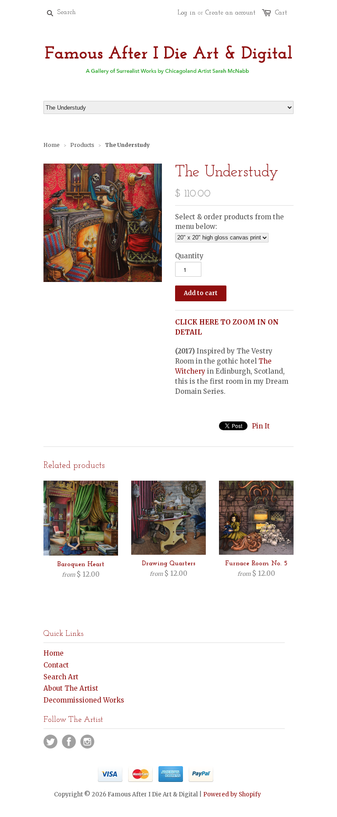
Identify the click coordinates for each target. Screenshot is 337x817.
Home (53, 653)
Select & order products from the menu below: (229, 222)
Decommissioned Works (83, 700)
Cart (281, 13)
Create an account (230, 13)
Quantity (189, 256)
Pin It (261, 426)
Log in (187, 13)
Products (82, 145)
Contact (56, 665)
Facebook (69, 742)
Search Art (61, 677)
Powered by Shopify (232, 794)
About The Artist (70, 688)
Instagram (87, 742)
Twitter (50, 742)
